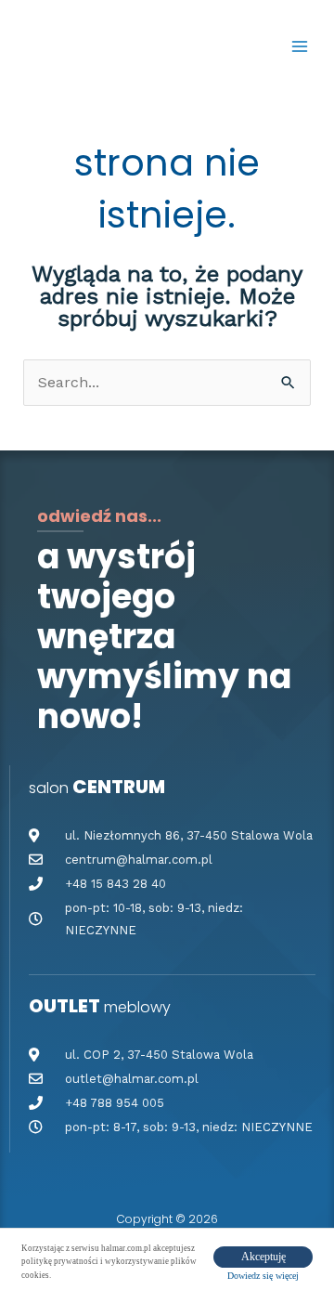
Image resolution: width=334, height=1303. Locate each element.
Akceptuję (263, 1256)
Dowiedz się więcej (263, 1275)
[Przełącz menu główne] (299, 45)
